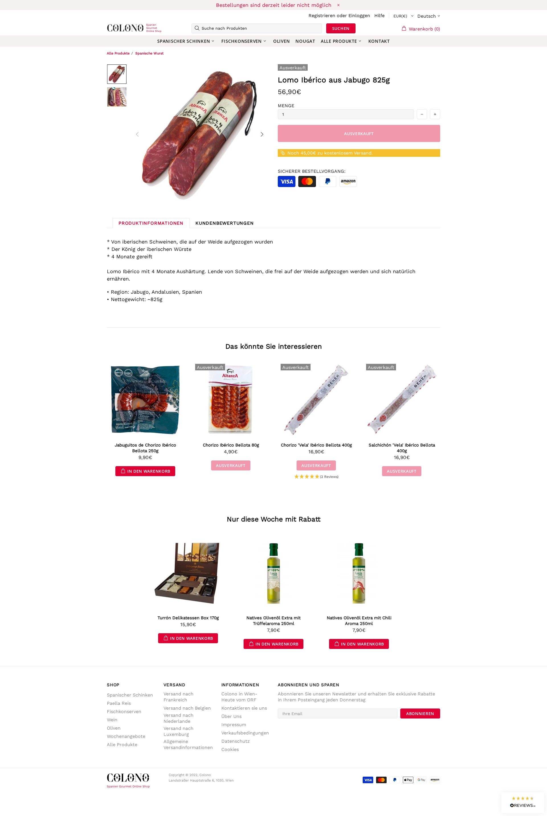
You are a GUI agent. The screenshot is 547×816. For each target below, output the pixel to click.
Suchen (341, 28)
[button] (316, 476)
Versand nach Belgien (187, 708)
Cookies (230, 749)
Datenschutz (235, 741)
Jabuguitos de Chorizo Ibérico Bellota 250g (145, 447)
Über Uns (231, 716)
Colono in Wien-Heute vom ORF (239, 697)
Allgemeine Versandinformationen (188, 744)
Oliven (114, 728)
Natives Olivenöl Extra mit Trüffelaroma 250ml (273, 620)
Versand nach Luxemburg (178, 731)
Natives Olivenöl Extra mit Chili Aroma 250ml (359, 620)
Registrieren (322, 15)
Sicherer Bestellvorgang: (312, 171)
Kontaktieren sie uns (244, 708)
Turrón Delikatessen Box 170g (188, 617)
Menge (286, 105)
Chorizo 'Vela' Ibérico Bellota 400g (316, 445)
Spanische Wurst (149, 53)
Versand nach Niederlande (178, 718)
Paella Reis (119, 703)
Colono (116, 28)
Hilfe (379, 15)
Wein (112, 719)
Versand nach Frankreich (178, 697)
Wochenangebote (126, 736)
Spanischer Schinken (130, 695)
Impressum (233, 724)
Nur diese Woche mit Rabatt (274, 519)
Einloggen (359, 15)
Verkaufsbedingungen (245, 733)
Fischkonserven (124, 711)
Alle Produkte (118, 53)
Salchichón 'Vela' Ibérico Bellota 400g (402, 447)
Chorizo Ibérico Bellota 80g (231, 445)
